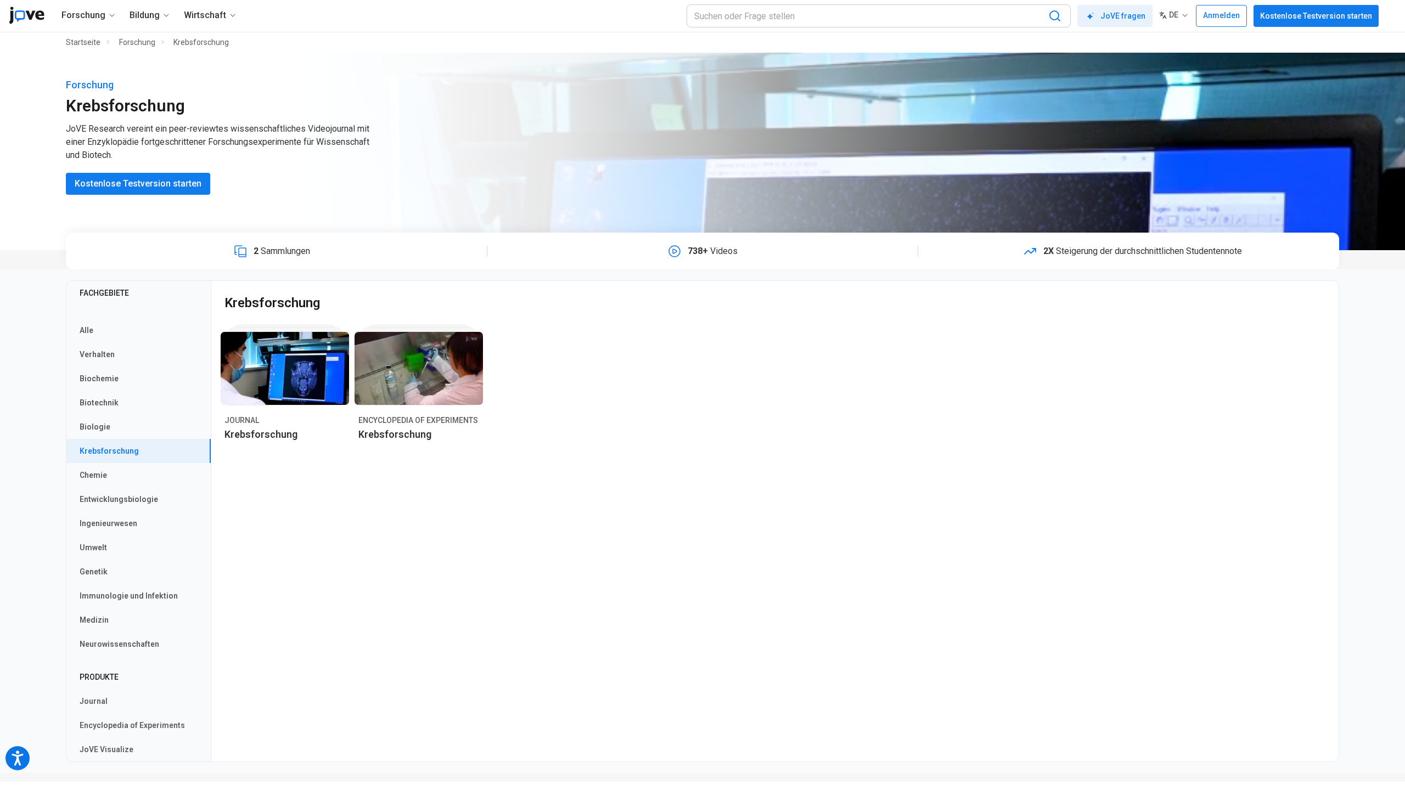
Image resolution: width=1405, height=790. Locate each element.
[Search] (1055, 16)
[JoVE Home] (26, 15)
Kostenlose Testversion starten (1316, 16)
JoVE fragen (1122, 16)
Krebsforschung (201, 42)
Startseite (83, 42)
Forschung (137, 42)
